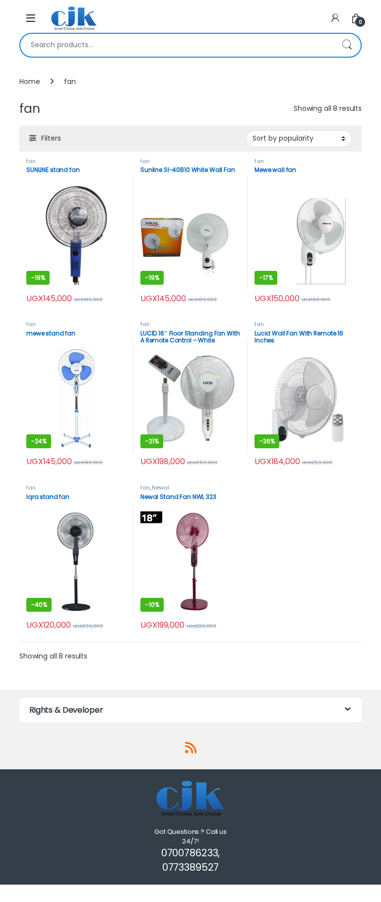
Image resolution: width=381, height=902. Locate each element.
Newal (160, 488)
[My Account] (335, 18)
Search (347, 45)
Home (29, 81)
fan (31, 161)
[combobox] (176, 45)
